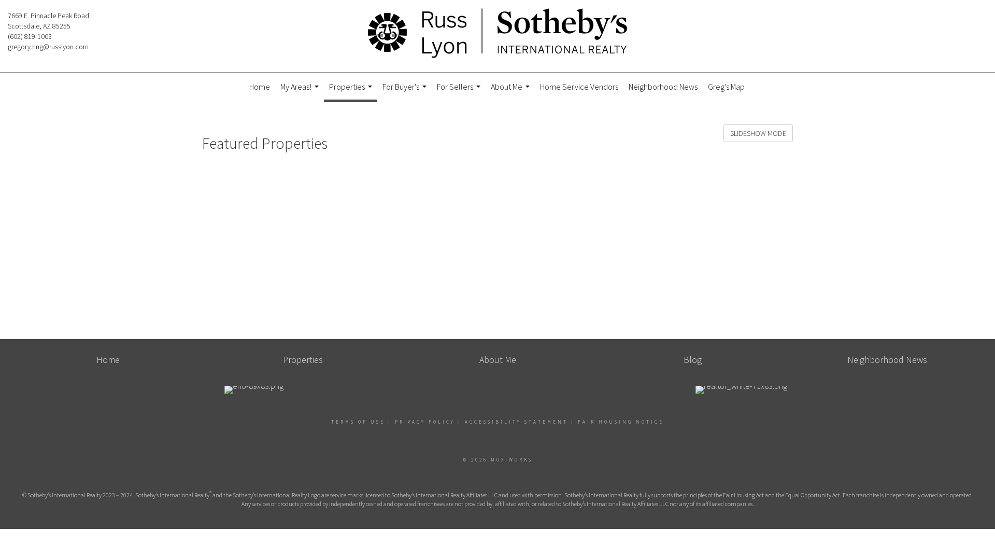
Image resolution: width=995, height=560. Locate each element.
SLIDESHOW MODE (758, 133)
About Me (511, 91)
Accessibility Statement (516, 422)
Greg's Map (726, 86)
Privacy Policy (425, 422)
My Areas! (300, 91)
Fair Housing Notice (621, 422)
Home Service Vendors (579, 86)
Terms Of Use (358, 422)
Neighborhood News (663, 86)
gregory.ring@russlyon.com (48, 46)
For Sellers (460, 91)
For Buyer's (405, 91)
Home (259, 86)
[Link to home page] (497, 34)
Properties (352, 91)
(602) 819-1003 (30, 36)
